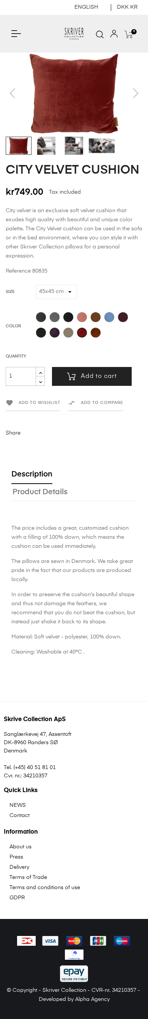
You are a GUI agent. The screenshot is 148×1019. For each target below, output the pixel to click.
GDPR (17, 897)
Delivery (19, 867)
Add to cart (99, 376)
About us (20, 846)
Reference (18, 271)
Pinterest (53, 433)
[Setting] (114, 35)
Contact (19, 815)
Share (30, 433)
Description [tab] (31, 474)
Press (16, 857)
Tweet (41, 433)
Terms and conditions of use (44, 887)
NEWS (17, 805)
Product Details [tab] (40, 492)
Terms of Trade (28, 877)
